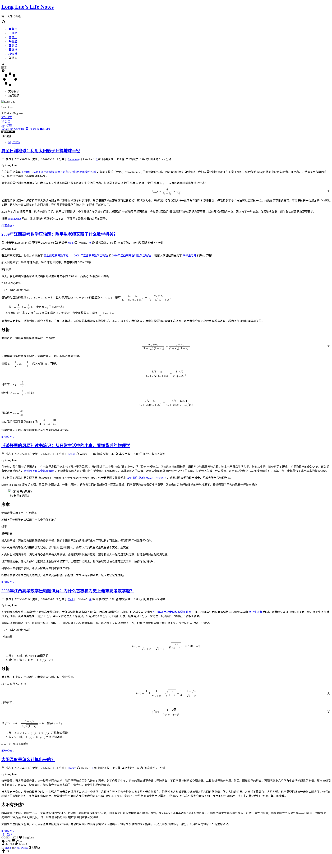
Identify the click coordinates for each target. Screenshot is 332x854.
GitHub (9, 128)
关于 (14, 37)
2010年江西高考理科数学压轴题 (131, 255)
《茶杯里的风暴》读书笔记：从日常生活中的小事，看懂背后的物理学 (65, 445)
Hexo (8, 847)
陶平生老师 (189, 255)
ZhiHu (21, 128)
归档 (14, 49)
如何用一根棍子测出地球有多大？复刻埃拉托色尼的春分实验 (58, 171)
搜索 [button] (14, 58)
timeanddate (14, 218)
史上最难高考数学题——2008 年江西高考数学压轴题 (76, 255)
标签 (14, 41)
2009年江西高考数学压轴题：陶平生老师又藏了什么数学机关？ (59, 234)
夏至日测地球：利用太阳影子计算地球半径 (40, 151)
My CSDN (14, 142)
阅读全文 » (8, 225)
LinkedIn (34, 128)
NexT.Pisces (21, 847)
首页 (14, 28)
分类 (14, 45)
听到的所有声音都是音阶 (39, 470)
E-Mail (46, 128)
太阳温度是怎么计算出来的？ (28, 759)
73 (8, 834)
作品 (14, 33)
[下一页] (11, 834)
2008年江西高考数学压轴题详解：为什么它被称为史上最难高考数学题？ (67, 591)
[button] (166, 22)
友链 (14, 53)
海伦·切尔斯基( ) (146, 477)
